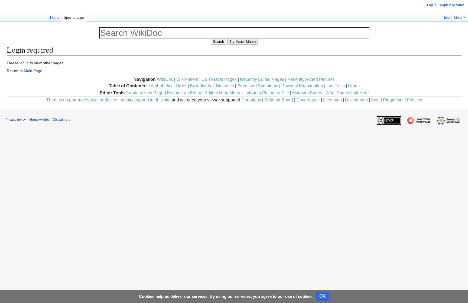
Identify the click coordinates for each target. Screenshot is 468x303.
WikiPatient (187, 79)
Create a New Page (145, 93)
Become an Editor (184, 93)
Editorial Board (278, 100)
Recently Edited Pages (262, 79)
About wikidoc (39, 120)
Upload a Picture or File (266, 93)
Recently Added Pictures (311, 79)
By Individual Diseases (212, 86)
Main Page (33, 71)
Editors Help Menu (222, 93)
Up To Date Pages (219, 79)
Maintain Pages (307, 93)
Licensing (332, 100)
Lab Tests (335, 86)
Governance (308, 100)
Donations (251, 100)
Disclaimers (356, 100)
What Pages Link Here (347, 93)
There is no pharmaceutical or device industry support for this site (108, 100)
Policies (414, 100)
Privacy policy (15, 120)
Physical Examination (302, 86)
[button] (460, 16)
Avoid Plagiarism (387, 100)
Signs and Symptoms (257, 86)
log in (24, 63)
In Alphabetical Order (166, 86)
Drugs (354, 86)
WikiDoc (165, 79)
